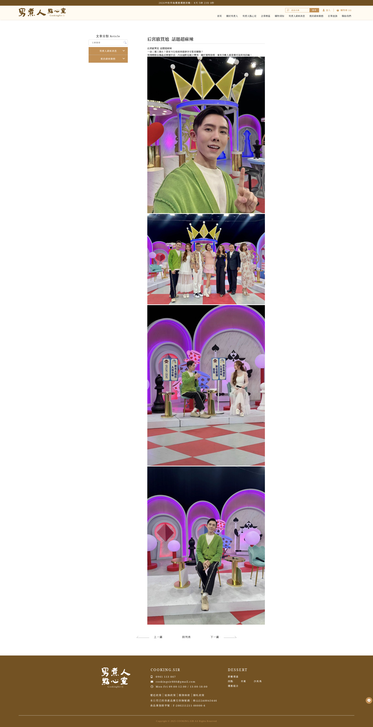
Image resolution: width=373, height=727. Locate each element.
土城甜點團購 (186, 725)
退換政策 (170, 695)
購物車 (346, 10)
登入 (328, 10)
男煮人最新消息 (108, 51)
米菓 (243, 681)
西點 (230, 681)
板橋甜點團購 (201, 725)
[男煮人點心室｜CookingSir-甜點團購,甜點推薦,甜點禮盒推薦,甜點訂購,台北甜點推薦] (42, 13)
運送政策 (156, 695)
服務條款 (184, 695)
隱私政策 (199, 695)
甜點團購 (159, 725)
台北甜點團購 (171, 725)
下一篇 (214, 637)
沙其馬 (258, 681)
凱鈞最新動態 (108, 58)
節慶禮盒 (233, 676)
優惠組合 (233, 686)
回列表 (186, 637)
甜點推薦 (214, 725)
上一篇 (158, 637)
